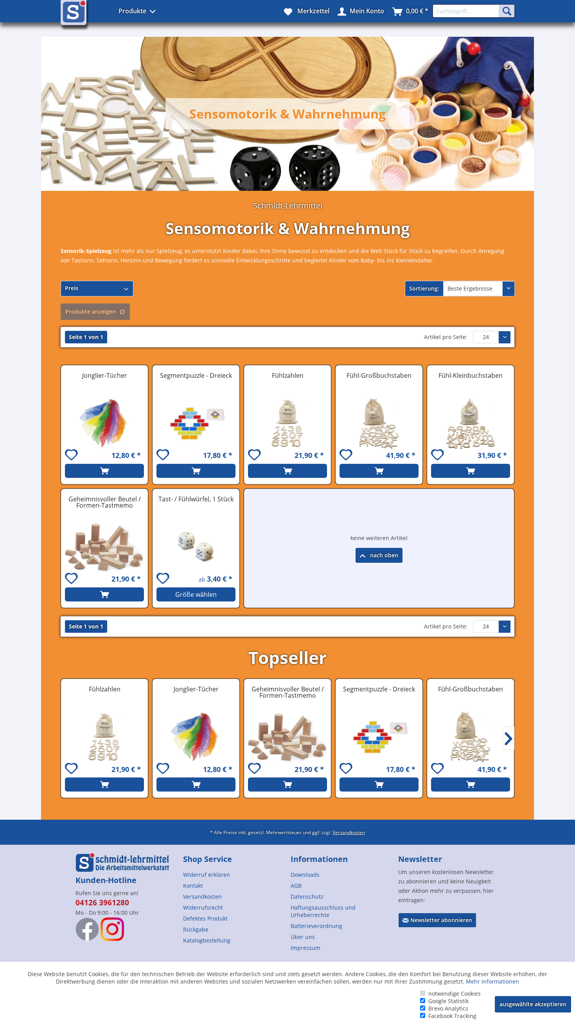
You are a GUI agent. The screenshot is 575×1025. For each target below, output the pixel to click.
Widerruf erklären (206, 874)
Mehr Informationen (492, 981)
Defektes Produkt (205, 918)
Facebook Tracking (452, 1016)
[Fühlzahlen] (287, 423)
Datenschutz (307, 896)
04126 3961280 (102, 903)
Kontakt (193, 885)
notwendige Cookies (454, 993)
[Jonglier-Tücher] (104, 423)
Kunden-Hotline (106, 880)
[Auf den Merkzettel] (72, 455)
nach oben (383, 555)
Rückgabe (195, 929)
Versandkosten (348, 832)
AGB (296, 885)
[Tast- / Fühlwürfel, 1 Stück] (195, 547)
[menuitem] (233, 874)
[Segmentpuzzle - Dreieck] (195, 423)
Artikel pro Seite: (445, 337)
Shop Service (207, 859)
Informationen (319, 859)
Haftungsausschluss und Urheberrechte (323, 911)
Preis (71, 288)
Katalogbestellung (206, 940)
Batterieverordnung (316, 926)
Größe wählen (196, 594)
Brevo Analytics (448, 1008)
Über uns (303, 937)
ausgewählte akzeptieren (533, 1004)
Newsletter (420, 859)
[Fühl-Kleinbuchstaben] (470, 423)
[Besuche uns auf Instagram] (112, 929)
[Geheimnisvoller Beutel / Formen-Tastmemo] (104, 547)
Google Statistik (448, 1001)
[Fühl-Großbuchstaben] (379, 423)
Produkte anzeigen (90, 311)
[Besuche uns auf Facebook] (87, 929)
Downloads (305, 874)
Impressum (305, 947)
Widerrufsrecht (203, 907)
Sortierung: (424, 288)
